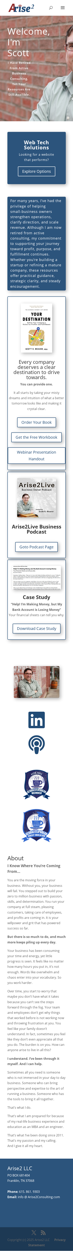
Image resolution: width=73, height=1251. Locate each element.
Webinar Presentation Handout (36, 455)
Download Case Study (36, 628)
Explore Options (36, 171)
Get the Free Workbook (36, 437)
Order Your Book (36, 422)
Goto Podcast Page (36, 547)
